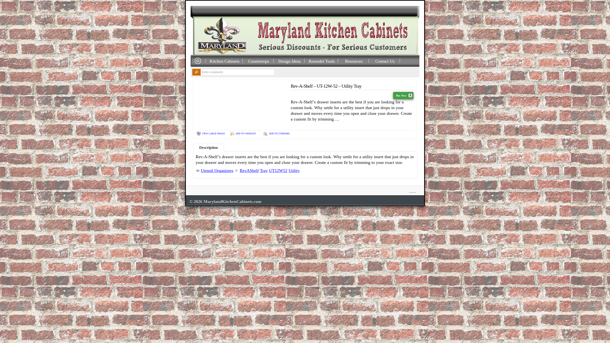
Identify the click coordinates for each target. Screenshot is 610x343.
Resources (354, 61)
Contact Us (385, 61)
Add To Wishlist (245, 133)
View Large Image (213, 133)
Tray (264, 170)
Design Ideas (289, 61)
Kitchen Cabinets (224, 61)
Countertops (258, 61)
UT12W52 (278, 170)
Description (208, 148)
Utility (294, 170)
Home (198, 61)
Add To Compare (279, 133)
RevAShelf (249, 170)
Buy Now (401, 95)
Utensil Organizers (217, 170)
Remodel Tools (322, 61)
